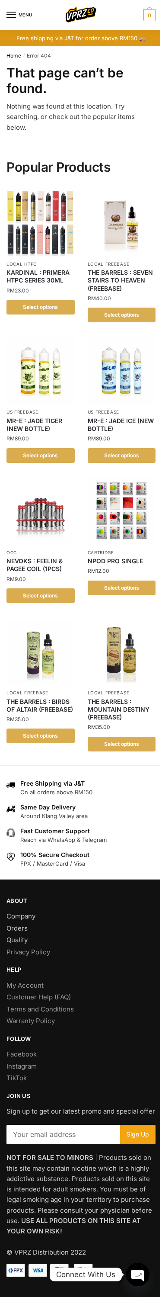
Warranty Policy (30, 1021)
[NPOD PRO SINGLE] (122, 511)
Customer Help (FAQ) (38, 997)
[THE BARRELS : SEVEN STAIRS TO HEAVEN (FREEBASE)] (122, 222)
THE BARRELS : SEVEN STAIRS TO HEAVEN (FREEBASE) (120, 280)
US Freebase (22, 411)
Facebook (21, 1054)
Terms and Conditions (40, 1009)
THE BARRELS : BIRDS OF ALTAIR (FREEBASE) (39, 705)
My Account (25, 985)
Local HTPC (21, 263)
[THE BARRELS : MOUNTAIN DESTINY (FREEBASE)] (122, 651)
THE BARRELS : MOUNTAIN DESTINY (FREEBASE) (118, 709)
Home (13, 55)
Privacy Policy (28, 952)
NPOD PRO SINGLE (115, 561)
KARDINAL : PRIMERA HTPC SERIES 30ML (38, 276)
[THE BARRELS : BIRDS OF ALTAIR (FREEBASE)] (40, 651)
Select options (40, 307)
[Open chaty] (137, 1274)
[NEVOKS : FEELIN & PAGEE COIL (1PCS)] (40, 511)
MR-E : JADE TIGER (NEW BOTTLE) (34, 424)
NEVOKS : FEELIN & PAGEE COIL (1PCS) (34, 564)
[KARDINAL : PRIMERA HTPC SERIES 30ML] (40, 222)
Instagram (21, 1066)
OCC (11, 552)
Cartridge (101, 552)
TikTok (16, 1078)
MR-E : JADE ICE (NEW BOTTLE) (121, 424)
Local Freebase (109, 263)
